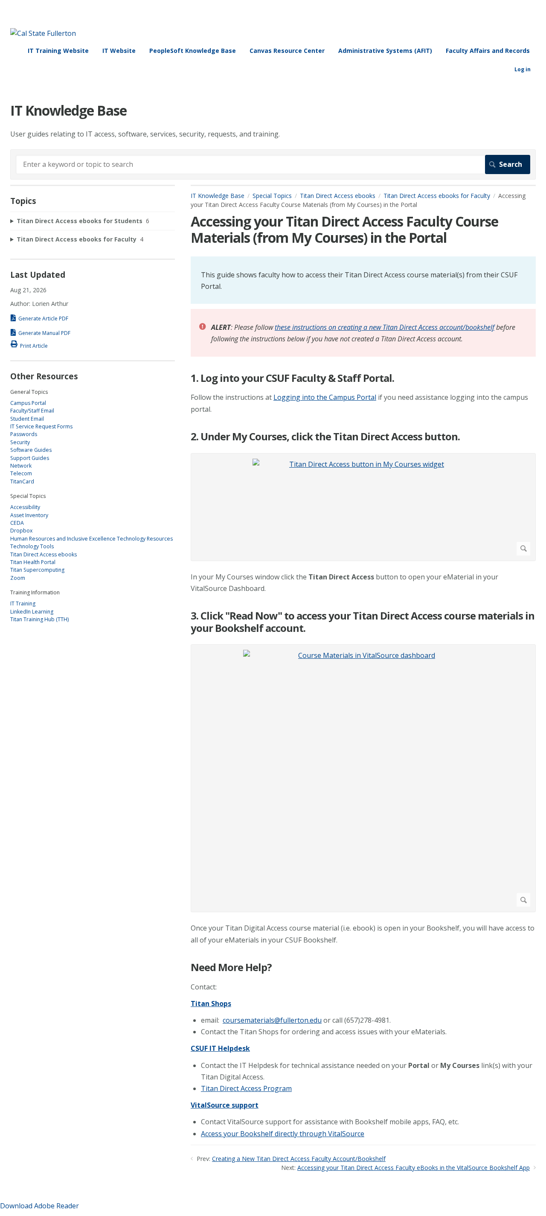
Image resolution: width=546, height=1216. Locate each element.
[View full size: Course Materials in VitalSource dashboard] (363, 778)
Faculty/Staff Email (32, 410)
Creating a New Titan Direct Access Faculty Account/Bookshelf (299, 1159)
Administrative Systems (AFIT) (385, 51)
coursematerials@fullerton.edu (272, 1020)
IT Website (119, 51)
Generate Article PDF (43, 318)
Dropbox (21, 530)
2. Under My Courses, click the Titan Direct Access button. (325, 437)
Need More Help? (231, 967)
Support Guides (29, 458)
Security (20, 442)
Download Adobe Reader (39, 1205)
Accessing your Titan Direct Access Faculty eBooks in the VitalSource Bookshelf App (413, 1168)
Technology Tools (32, 546)
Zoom (17, 578)
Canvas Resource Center (287, 51)
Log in (522, 69)
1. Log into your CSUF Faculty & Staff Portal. (292, 378)
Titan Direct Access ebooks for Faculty (436, 196)
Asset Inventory (29, 515)
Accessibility (25, 507)
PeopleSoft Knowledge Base (192, 51)
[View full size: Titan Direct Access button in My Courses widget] (363, 507)
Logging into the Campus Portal (324, 397)
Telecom (21, 473)
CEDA (17, 523)
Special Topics (272, 196)
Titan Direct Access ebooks (337, 196)
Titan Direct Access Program (246, 1088)
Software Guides (31, 450)
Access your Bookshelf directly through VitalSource (282, 1133)
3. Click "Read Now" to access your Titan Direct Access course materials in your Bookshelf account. (362, 622)
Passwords (23, 434)
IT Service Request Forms (41, 426)
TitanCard (22, 481)
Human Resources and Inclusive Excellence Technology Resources (91, 538)
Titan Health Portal (32, 562)
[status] (363, 280)
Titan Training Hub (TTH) (39, 619)
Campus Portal (28, 403)
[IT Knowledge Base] (43, 33)
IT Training (22, 603)
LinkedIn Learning (31, 611)
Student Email (27, 418)
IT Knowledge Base (217, 196)
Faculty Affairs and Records (488, 51)
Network (21, 465)
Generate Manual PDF (44, 333)
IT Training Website (58, 51)
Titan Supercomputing (37, 569)
